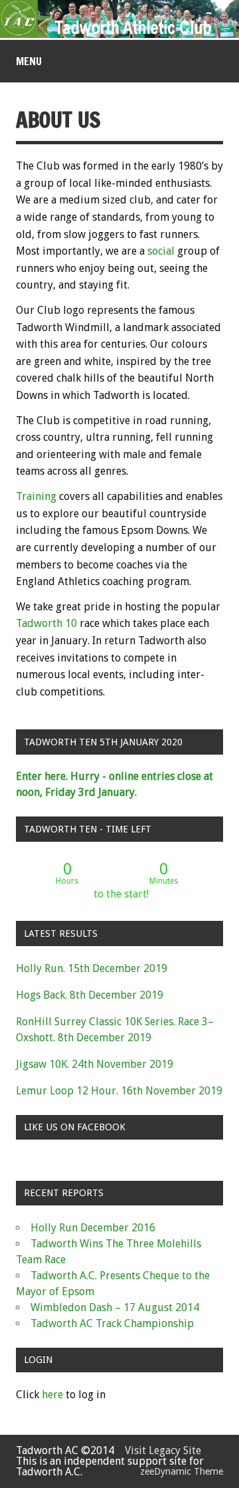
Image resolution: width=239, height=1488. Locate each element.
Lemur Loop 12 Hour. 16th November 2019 (119, 1090)
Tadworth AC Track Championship (112, 1323)
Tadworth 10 (46, 623)
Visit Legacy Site (159, 1450)
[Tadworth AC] (119, 34)
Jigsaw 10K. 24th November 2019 (94, 1064)
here (52, 1394)
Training (36, 496)
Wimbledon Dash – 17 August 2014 (115, 1307)
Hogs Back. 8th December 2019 (89, 995)
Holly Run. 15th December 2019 (91, 968)
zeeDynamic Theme (181, 1471)
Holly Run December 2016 (93, 1227)
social (161, 251)
